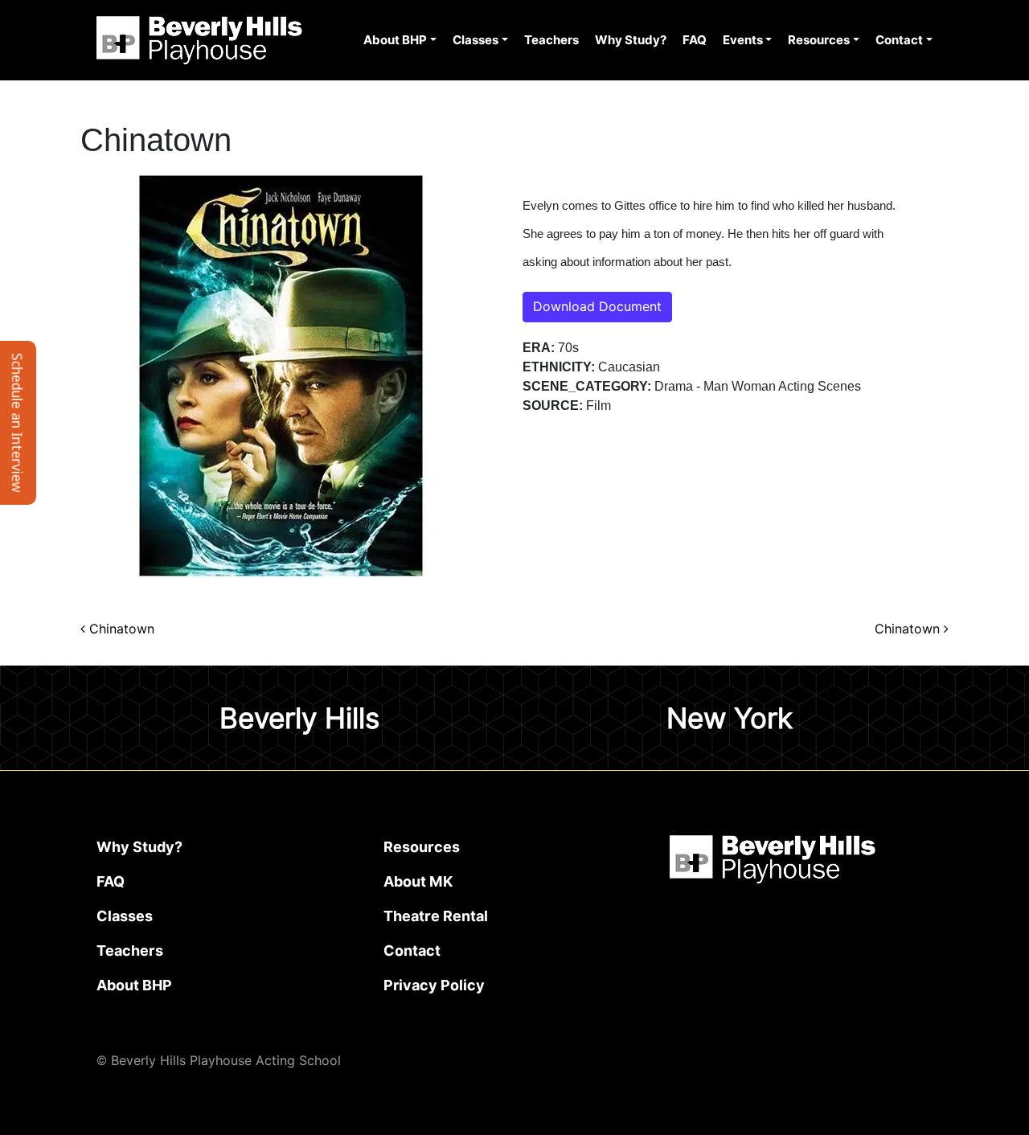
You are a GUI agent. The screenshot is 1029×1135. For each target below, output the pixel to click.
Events (743, 40)
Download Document (597, 306)
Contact (899, 40)
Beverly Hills (299, 718)
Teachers (551, 40)
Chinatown (119, 629)
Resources (819, 40)
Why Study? (630, 40)
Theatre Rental (435, 916)
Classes (475, 40)
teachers (129, 950)
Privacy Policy (434, 985)
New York (729, 718)
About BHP (395, 40)
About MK (418, 881)
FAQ (695, 40)
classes (124, 916)
